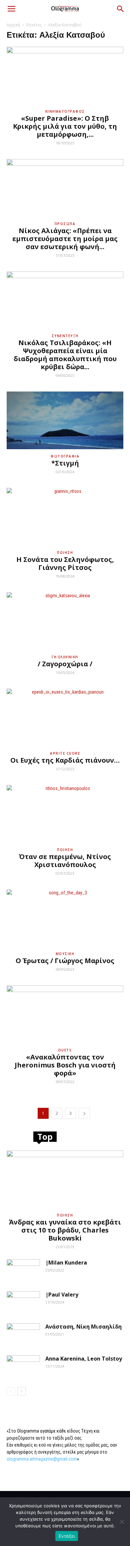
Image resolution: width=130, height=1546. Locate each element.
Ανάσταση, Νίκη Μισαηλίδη (83, 1326)
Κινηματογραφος (65, 111)
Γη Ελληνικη (65, 657)
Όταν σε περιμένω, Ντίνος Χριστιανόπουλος (65, 860)
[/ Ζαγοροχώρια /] (65, 621)
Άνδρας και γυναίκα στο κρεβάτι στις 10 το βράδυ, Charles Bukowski (65, 1230)
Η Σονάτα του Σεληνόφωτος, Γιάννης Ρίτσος (65, 563)
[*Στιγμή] (65, 420)
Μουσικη (65, 953)
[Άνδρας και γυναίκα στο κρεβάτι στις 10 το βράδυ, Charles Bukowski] (65, 1179)
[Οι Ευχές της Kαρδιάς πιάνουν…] (65, 717)
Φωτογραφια (65, 456)
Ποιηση (65, 552)
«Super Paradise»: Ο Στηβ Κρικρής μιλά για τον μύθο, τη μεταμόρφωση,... (65, 126)
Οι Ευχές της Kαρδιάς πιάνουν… (65, 760)
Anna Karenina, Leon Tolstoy (83, 1358)
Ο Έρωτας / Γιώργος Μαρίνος (65, 960)
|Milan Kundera (66, 1262)
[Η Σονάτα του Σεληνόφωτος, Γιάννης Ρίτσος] (65, 517)
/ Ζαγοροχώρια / (65, 663)
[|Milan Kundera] (23, 1271)
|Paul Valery (61, 1294)
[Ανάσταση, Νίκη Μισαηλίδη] (23, 1335)
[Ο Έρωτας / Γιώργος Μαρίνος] (65, 918)
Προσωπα (65, 223)
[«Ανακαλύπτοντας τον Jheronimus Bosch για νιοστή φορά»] (65, 1014)
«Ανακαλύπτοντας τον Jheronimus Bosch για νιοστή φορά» (65, 1064)
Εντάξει (67, 1536)
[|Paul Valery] (23, 1303)
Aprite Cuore (65, 753)
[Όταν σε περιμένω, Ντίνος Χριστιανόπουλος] (65, 814)
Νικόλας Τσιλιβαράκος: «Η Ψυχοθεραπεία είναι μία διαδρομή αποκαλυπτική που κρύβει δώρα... (65, 354)
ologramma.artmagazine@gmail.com (42, 1459)
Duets (65, 1050)
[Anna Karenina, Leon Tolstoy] (23, 1367)
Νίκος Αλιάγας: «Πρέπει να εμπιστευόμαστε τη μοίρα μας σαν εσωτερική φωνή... (65, 238)
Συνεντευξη (65, 335)
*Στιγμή (65, 463)
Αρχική (13, 25)
